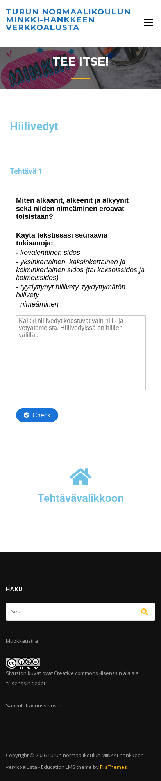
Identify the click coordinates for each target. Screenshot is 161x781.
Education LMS (58, 766)
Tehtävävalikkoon (81, 498)
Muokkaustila (22, 640)
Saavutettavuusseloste (33, 705)
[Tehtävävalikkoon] (80, 477)
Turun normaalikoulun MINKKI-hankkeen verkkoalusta (68, 19)
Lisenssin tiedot (26, 683)
